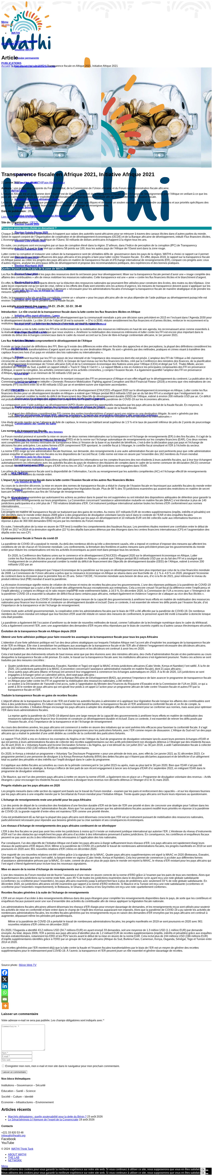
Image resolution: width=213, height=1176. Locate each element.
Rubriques (17, 65)
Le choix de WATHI (35, 65)
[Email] (4, 999)
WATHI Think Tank (22, 1148)
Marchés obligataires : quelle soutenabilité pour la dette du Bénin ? (47, 1116)
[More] (5, 1005)
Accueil (5, 65)
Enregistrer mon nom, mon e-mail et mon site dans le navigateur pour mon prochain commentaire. (62, 1066)
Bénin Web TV (27, 965)
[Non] (207, 1170)
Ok (203, 1169)
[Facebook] (4, 972)
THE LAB (13, 1157)
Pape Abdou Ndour (53, 182)
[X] (4, 979)
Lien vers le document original (19, 216)
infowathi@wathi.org (13, 1135)
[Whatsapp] (4, 992)
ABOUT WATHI (17, 1154)
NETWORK (15, 1160)
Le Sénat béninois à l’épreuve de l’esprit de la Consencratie (43, 1119)
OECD (34, 222)
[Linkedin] (4, 986)
